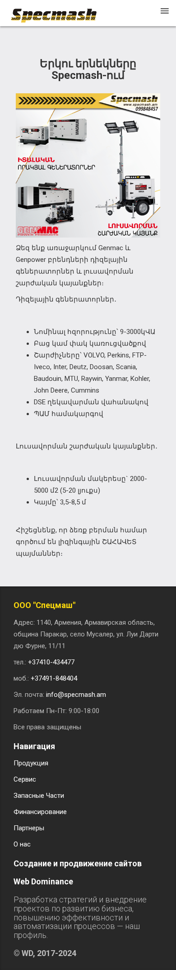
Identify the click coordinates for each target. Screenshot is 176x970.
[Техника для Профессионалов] (58, 11)
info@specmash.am (76, 695)
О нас (22, 844)
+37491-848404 (54, 678)
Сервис (25, 779)
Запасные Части (39, 796)
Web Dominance (43, 881)
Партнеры (29, 828)
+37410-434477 (51, 662)
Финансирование (40, 812)
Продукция (31, 763)
